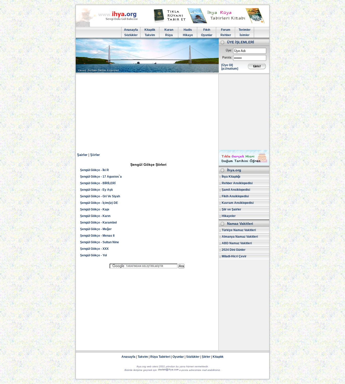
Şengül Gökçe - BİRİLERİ (97, 183)
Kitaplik (149, 30)
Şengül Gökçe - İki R (94, 170)
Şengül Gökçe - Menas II (97, 235)
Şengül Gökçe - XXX (94, 249)
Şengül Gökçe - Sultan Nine (99, 242)
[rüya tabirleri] (210, 22)
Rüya (169, 35)
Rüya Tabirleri (160, 357)
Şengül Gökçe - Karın (95, 216)
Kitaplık (218, 357)
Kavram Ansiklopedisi (238, 203)
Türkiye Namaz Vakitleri (239, 230)
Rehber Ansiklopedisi (237, 183)
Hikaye (188, 35)
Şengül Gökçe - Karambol (98, 222)
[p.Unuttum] (229, 68)
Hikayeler (229, 216)
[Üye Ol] (227, 65)
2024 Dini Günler (233, 250)
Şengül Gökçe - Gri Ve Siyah (100, 196)
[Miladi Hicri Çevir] (244, 164)
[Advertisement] (172, 112)
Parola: (227, 57)
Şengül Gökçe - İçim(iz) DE (99, 203)
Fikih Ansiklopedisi (235, 196)
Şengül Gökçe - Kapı (94, 209)
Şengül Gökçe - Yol (93, 255)
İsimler (245, 35)
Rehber (225, 35)
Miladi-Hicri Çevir (234, 256)
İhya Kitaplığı (231, 176)
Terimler (245, 30)
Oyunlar (206, 35)
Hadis (188, 30)
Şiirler (95, 155)
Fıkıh (206, 30)
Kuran (168, 30)
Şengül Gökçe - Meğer (96, 229)
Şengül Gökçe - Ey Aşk (96, 189)
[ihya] (111, 26)
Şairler (82, 155)
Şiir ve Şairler (231, 209)
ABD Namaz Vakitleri (237, 243)
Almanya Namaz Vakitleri (240, 236)
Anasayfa (131, 30)
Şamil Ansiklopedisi (236, 189)
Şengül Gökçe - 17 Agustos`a (101, 176)
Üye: (229, 50)
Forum (225, 30)
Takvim (150, 35)
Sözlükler (131, 35)
